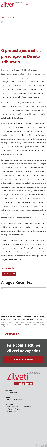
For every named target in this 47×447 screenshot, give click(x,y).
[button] (27, 4)
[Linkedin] (31, 383)
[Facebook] (19, 383)
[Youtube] (27, 383)
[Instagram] (16, 383)
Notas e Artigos (7, 17)
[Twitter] (23, 383)
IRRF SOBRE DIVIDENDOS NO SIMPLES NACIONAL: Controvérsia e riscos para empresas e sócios (23, 317)
